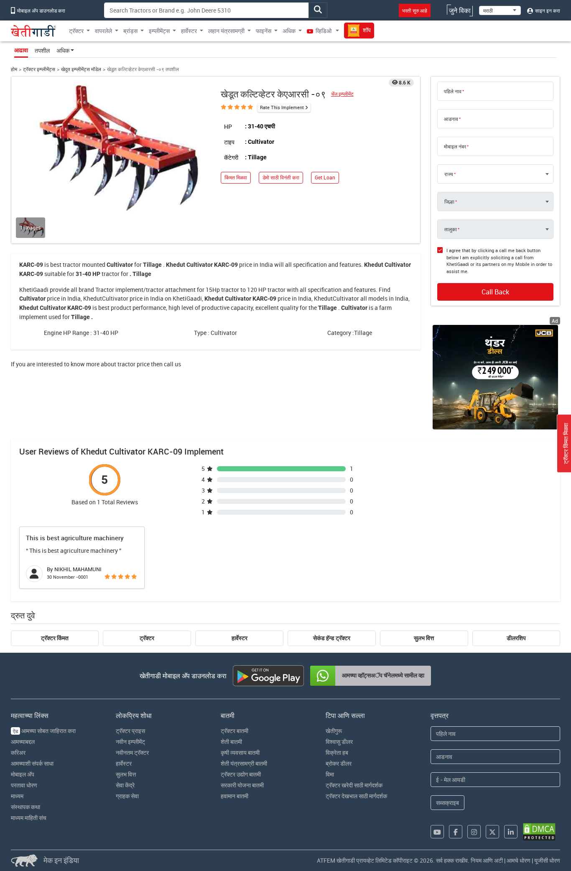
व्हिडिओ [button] (323, 31)
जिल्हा (449, 201)
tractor (72, 264)
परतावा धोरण (24, 785)
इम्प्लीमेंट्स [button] (159, 31)
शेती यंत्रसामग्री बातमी (244, 763)
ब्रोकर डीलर (339, 763)
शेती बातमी (231, 742)
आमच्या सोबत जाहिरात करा (44, 731)
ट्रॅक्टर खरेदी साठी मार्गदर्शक (354, 785)
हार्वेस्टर (239, 638)
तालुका (450, 229)
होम (14, 69)
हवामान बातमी (234, 796)
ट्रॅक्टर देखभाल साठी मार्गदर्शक (356, 796)
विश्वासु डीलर (339, 742)
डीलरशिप (516, 638)
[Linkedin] (510, 831)
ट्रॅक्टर (147, 638)
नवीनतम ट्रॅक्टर (132, 752)
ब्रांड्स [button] (130, 31)
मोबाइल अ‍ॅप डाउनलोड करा (40, 10)
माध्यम (17, 796)
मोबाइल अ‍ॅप (22, 774)
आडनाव (451, 118)
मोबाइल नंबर (455, 146)
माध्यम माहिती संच (28, 818)
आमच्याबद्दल (23, 742)
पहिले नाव (452, 91)
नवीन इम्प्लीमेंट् (130, 742)
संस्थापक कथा (25, 807)
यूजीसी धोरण (547, 860)
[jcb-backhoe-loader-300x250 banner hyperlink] (495, 377)
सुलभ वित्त (424, 638)
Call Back (495, 291)
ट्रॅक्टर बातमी (234, 731)
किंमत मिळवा (235, 177)
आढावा (21, 50)
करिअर (18, 752)
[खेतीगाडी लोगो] (33, 31)
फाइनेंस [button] (263, 31)
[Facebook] (455, 831)
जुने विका (460, 10)
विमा (330, 774)
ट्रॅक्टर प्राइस (130, 731)
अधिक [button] (289, 31)
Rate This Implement (282, 107)
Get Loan (325, 177)
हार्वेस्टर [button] (189, 31)
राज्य (448, 173)
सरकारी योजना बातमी (242, 785)
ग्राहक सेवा (127, 796)
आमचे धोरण (518, 860)
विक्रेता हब (337, 752)
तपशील (42, 50)
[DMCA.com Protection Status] (539, 831)
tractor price (133, 364)
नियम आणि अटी (487, 860)
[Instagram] (474, 831)
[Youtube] (437, 831)
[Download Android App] (268, 675)
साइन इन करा (547, 10)
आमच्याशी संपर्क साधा (32, 763)
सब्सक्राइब (447, 803)
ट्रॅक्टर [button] (76, 31)
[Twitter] (492, 831)
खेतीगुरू (334, 731)
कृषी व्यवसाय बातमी (240, 752)
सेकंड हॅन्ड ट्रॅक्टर (331, 638)
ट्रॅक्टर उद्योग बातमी (241, 774)
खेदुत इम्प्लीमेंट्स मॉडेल (81, 69)
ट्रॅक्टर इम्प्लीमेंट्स (39, 69)
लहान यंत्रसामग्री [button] (226, 31)
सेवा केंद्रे (125, 785)
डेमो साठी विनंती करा (281, 177)
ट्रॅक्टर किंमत (55, 638)
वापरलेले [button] (103, 31)
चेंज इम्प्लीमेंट (342, 93)
